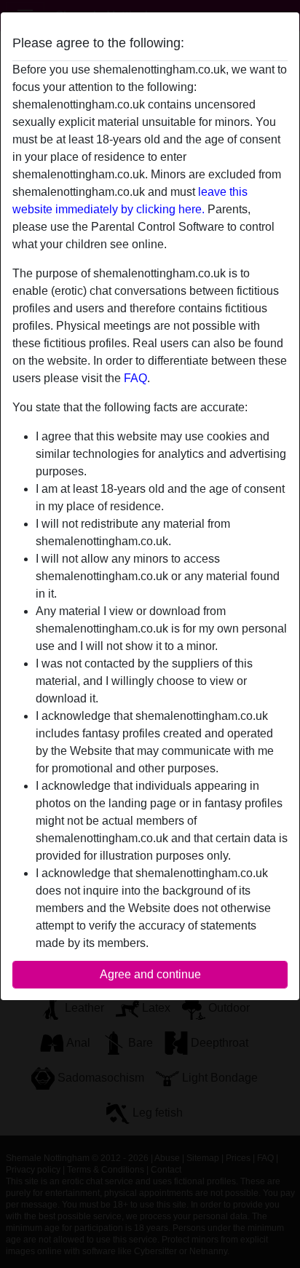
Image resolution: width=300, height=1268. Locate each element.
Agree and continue (150, 974)
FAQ (135, 378)
